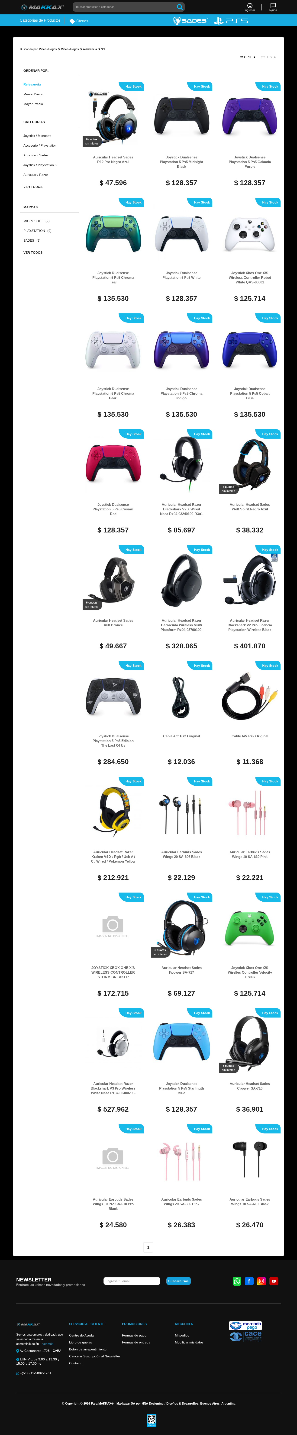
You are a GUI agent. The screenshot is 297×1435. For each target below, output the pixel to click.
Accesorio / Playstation (40, 145)
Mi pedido (182, 1335)
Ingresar (250, 10)
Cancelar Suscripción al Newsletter (94, 1356)
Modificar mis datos (189, 1342)
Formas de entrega (136, 1342)
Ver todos (32, 187)
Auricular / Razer (35, 175)
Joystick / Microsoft (37, 136)
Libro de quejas (80, 1342)
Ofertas (81, 21)
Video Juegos (48, 49)
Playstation (37, 231)
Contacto (75, 1363)
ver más (47, 1344)
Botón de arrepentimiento (88, 1349)
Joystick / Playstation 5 (40, 165)
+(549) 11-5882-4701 (35, 1373)
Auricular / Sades (35, 155)
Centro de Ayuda (81, 1335)
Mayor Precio (33, 104)
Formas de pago (134, 1335)
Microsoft (36, 221)
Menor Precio (33, 94)
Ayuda (273, 10)
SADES (32, 240)
